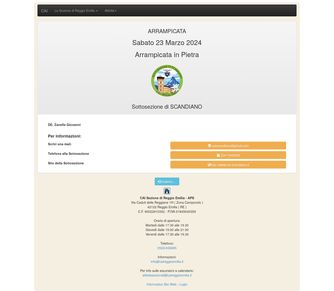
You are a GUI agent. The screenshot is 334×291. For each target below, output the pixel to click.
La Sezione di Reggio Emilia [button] (75, 10)
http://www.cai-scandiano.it (230, 164)
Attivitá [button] (109, 10)
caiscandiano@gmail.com (230, 145)
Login (183, 284)
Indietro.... (168, 181)
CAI (44, 10)
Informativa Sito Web (162, 284)
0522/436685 (167, 248)
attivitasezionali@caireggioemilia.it (167, 275)
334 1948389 (230, 155)
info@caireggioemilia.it (167, 261)
